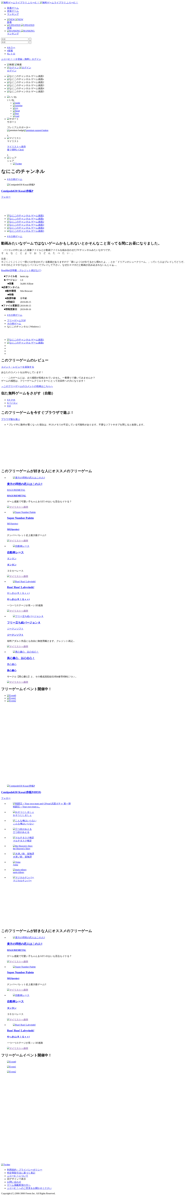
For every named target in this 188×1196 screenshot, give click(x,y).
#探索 (10, 50)
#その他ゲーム (14, 179)
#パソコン (12, 403)
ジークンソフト (15, 628)
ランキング (13, 14)
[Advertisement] (23, 447)
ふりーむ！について (17, 1176)
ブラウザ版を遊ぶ (10, 419)
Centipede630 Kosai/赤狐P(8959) (21, 792)
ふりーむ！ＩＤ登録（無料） (16, 59)
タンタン (11, 558)
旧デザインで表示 (16, 1179)
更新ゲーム (13, 11)
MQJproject (12, 523)
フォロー (6, 197)
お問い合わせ (14, 1182)
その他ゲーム (14, 323)
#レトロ (11, 53)
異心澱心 (11, 664)
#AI (9, 406)
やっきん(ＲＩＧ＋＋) (18, 593)
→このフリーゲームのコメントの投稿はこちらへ (27, 386)
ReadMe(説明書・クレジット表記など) (21, 270)
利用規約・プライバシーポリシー (24, 1169)
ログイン (36, 59)
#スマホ (11, 400)
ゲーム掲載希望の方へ (19, 1185)
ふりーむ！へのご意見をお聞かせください (29, 1188)
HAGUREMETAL (16, 490)
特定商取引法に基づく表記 (21, 1173)
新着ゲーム (13, 8)
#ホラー (11, 47)
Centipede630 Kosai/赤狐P (17, 190)
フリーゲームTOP (16, 320)
